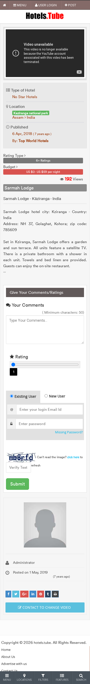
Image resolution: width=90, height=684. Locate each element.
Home (5, 649)
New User (57, 396)
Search (81, 679)
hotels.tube (42, 642)
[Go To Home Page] (4, 5)
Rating (21, 357)
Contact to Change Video (46, 607)
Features (62, 679)
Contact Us (9, 670)
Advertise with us (14, 663)
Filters (43, 679)
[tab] (23, 397)
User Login (47, 5)
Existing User (25, 396)
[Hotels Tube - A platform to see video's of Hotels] (45, 15)
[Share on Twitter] (15, 594)
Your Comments (27, 305)
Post (71, 5)
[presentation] (23, 397)
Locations (24, 679)
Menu (21, 5)
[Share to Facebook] (8, 594)
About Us (8, 656)
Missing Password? (69, 432)
